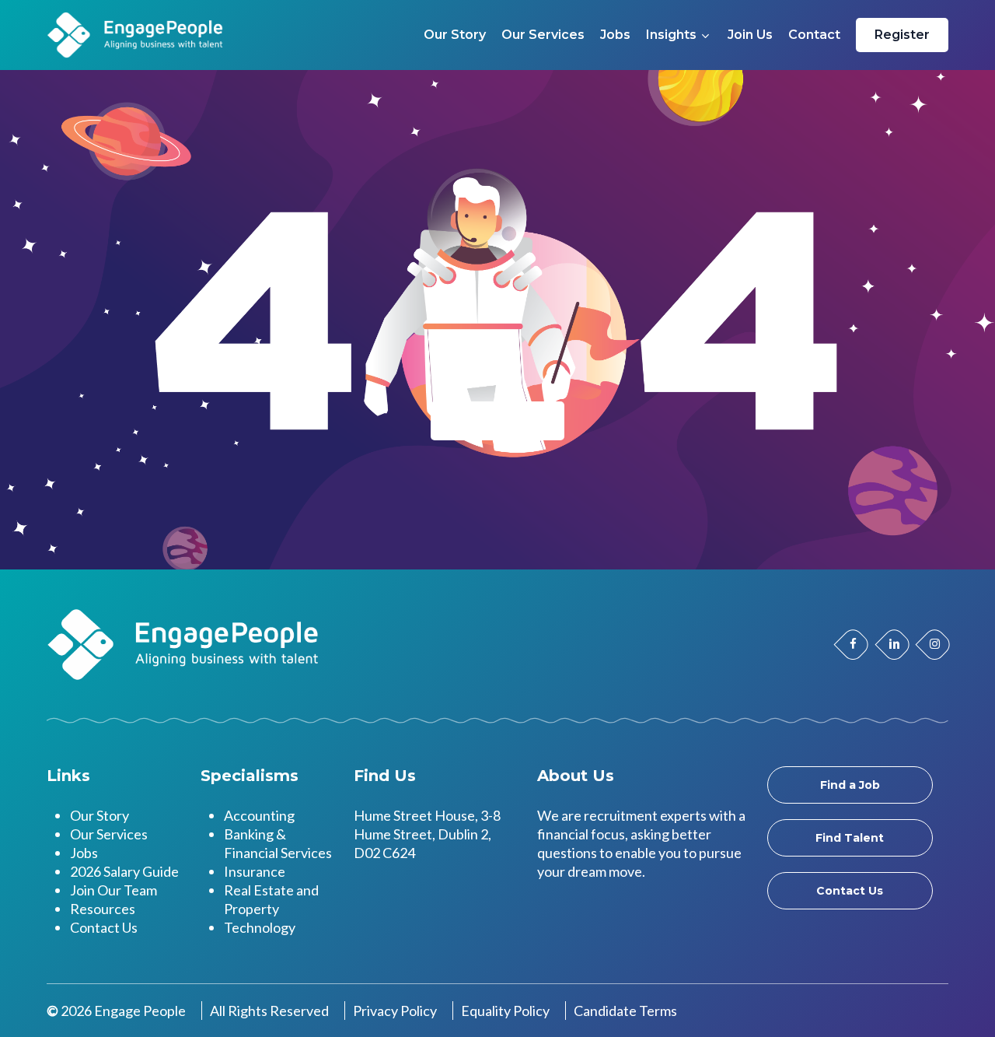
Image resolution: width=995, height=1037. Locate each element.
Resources (102, 908)
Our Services (109, 834)
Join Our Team (113, 890)
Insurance (254, 871)
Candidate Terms (625, 1010)
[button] (850, 785)
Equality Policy (505, 1010)
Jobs (84, 852)
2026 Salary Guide (124, 871)
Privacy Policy (395, 1010)
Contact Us (104, 927)
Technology (259, 927)
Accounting (259, 815)
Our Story (99, 815)
